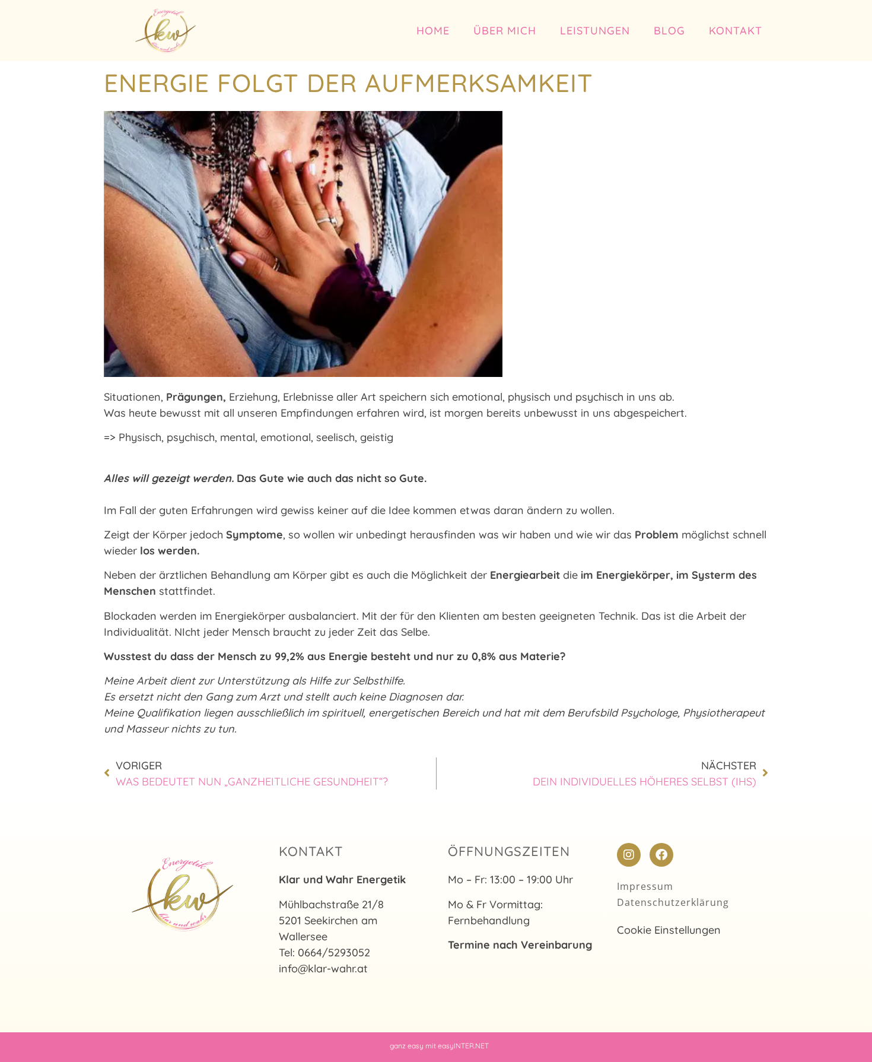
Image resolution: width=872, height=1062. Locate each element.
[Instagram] (629, 855)
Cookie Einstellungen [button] (669, 930)
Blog (669, 30)
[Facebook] (661, 855)
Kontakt (735, 30)
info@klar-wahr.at (323, 968)
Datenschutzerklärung (673, 902)
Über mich (504, 30)
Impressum (645, 886)
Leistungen (595, 30)
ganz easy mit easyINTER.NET (439, 1045)
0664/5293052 (334, 952)
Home (433, 30)
